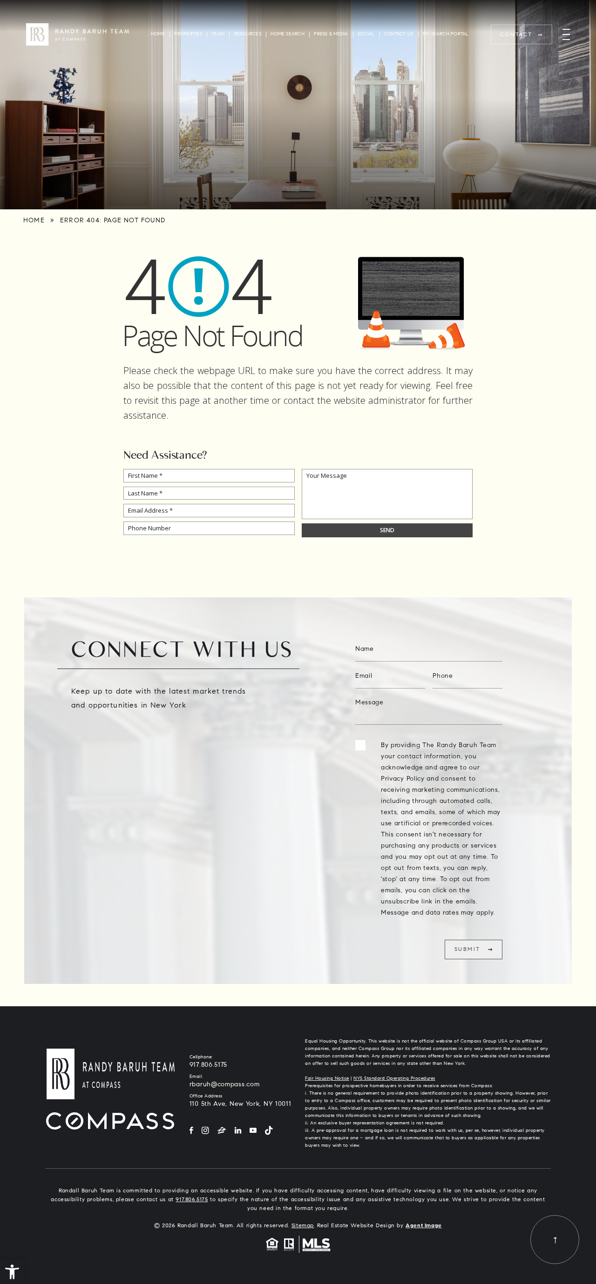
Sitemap (302, 1226)
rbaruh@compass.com (225, 1085)
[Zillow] (221, 1131)
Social (366, 34)
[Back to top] (554, 1239)
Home (158, 34)
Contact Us (398, 34)
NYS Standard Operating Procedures (394, 1079)
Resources (247, 34)
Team (217, 34)
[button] (12, 1272)
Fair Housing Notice (327, 1079)
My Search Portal (446, 34)
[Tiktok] (268, 1131)
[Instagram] (205, 1131)
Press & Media (331, 34)
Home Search (288, 34)
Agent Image (424, 1226)
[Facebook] (191, 1131)
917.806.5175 (208, 1065)
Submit (467, 949)
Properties (188, 34)
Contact (516, 35)
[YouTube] (253, 1131)
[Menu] (566, 34)
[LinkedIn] (238, 1131)
